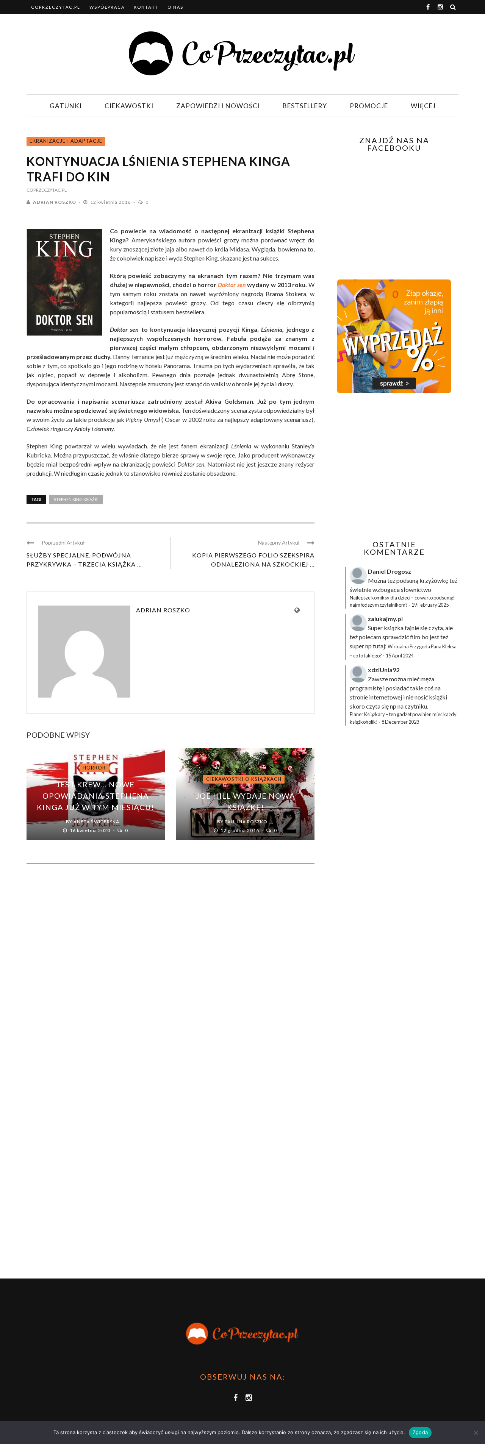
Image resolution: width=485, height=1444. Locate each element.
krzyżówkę (433, 580)
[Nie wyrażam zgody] (475, 1432)
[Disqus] (170, 971)
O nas (175, 7)
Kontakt (146, 7)
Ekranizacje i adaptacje (66, 141)
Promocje (369, 106)
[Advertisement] (393, 467)
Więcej (423, 106)
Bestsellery (305, 106)
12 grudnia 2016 (240, 830)
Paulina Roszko (246, 821)
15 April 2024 (399, 656)
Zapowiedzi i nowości (218, 106)
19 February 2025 (430, 605)
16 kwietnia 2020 (90, 830)
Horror (94, 768)
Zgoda (420, 1432)
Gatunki (66, 106)
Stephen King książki (76, 499)
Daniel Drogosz (389, 571)
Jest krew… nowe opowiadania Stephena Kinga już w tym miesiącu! (95, 796)
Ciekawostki (129, 106)
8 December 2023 (400, 722)
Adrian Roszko (54, 202)
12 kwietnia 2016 (111, 202)
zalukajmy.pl (385, 618)
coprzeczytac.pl (55, 7)
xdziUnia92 (383, 669)
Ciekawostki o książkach (244, 779)
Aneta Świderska (96, 821)
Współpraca (107, 7)
